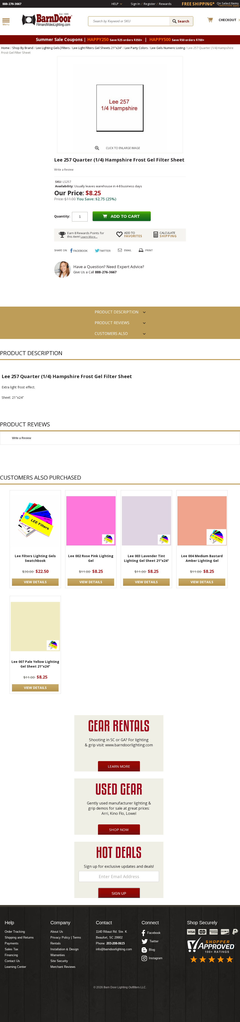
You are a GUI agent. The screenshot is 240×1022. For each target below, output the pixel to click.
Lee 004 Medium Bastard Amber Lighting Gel (202, 558)
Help (115, 4)
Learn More (119, 766)
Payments (12, 943)
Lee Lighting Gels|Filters (53, 48)
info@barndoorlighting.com (114, 949)
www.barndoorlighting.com (129, 745)
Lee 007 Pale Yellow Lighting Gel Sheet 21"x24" (35, 664)
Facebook (153, 933)
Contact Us (12, 961)
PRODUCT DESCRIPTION (117, 312)
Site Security (59, 961)
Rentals (55, 943)
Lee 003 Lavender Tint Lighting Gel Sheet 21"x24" (146, 558)
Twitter (153, 941)
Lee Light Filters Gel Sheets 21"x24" (97, 48)
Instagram (154, 958)
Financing (11, 955)
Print (149, 250)
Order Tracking (15, 931)
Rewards (165, 4)
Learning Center (15, 967)
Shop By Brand (22, 48)
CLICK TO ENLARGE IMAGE (123, 148)
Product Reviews (112, 322)
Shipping (168, 234)
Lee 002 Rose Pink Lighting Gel (90, 558)
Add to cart (125, 216)
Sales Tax (11, 949)
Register (149, 4)
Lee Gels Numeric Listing (167, 48)
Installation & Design (64, 949)
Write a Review (63, 170)
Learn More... (89, 236)
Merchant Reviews (62, 967)
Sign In (135, 4)
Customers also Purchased (111, 335)
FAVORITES (133, 234)
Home (5, 48)
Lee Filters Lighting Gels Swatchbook (35, 558)
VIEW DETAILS (35, 582)
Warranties (57, 955)
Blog (151, 949)
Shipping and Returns (19, 937)
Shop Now (119, 829)
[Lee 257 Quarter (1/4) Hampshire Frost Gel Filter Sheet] (120, 152)
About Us (56, 931)
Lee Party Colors (136, 48)
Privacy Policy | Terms (65, 937)
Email (127, 250)
